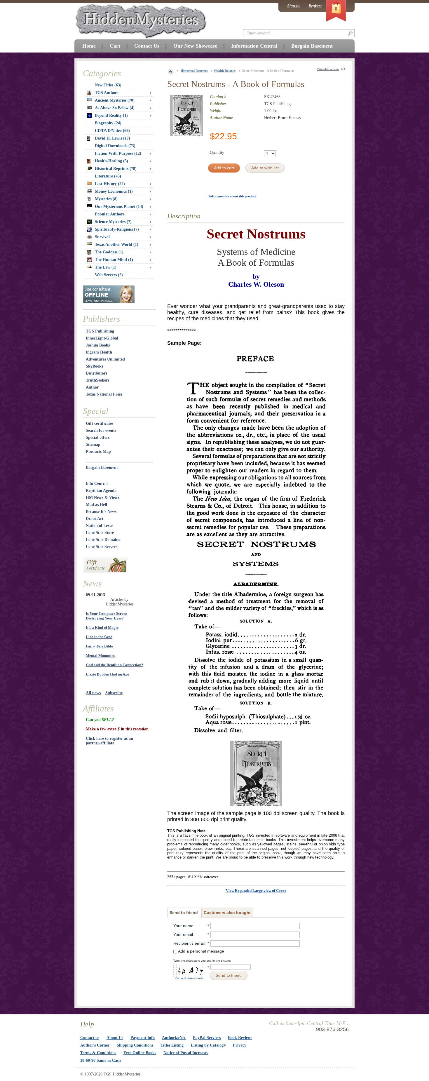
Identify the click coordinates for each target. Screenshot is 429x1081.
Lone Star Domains (103, 539)
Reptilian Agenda (101, 490)
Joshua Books (98, 345)
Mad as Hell (96, 504)
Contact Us (146, 46)
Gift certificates (99, 423)
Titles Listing (172, 1045)
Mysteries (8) (106, 199)
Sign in (293, 6)
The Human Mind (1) (114, 259)
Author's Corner (94, 1045)
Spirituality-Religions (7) (117, 229)
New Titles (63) (108, 85)
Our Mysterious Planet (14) (119, 206)
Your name (183, 925)
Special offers (97, 437)
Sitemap (93, 444)
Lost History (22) (110, 184)
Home (89, 46)
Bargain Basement (102, 467)
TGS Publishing (100, 331)
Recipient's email (189, 943)
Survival (102, 237)
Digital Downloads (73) (115, 146)
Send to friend (184, 912)
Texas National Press (104, 394)
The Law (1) (105, 267)
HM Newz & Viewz (102, 497)
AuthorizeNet (174, 1037)
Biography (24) (108, 123)
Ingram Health (99, 352)
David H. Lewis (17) (112, 138)
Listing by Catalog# (208, 1045)
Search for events (101, 430)
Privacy (239, 1045)
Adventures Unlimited (105, 359)
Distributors (96, 373)
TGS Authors (106, 92)
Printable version (328, 69)
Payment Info (142, 1037)
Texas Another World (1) (116, 244)
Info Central (97, 483)
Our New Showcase (195, 46)
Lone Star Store (100, 532)
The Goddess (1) (109, 252)
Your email (183, 934)
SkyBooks (94, 366)
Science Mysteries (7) (113, 222)
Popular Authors (109, 214)
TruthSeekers (97, 380)
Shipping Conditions (135, 1045)
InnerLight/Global (102, 338)
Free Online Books (139, 1053)
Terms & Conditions (98, 1053)
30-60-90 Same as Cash (100, 1060)
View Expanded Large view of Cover (256, 890)
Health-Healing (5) (111, 161)
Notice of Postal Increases (185, 1053)
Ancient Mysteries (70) (115, 100)
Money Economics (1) (114, 191)
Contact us (89, 1037)
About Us (115, 1037)
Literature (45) (108, 176)
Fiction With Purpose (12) (118, 153)
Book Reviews (240, 1037)
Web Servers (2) (109, 275)
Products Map (98, 451)
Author (92, 387)
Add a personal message (200, 951)
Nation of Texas (99, 525)
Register (315, 6)
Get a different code (189, 978)
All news (93, 693)
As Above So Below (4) (115, 108)
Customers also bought (227, 912)
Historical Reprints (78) (116, 168)
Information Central (254, 46)
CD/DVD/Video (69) (112, 130)
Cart (115, 46)
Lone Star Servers (101, 546)
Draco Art (94, 518)
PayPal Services (207, 1037)
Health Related (225, 70)
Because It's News (101, 511)
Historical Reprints (194, 70)
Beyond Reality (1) (111, 115)
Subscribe (114, 693)
